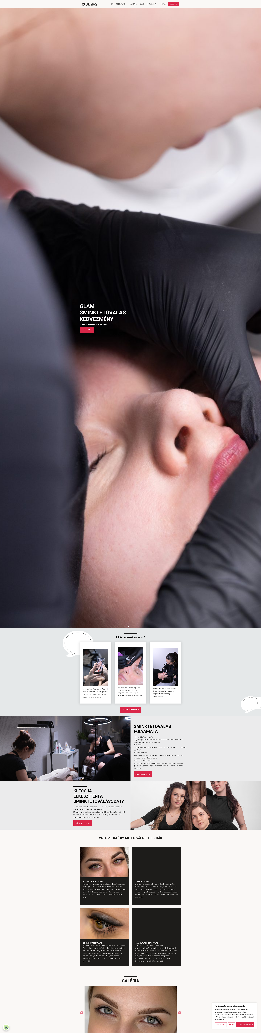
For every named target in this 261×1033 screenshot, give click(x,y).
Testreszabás (220, 1024)
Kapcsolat (151, 4)
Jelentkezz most (142, 774)
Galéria (133, 4)
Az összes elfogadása (245, 1024)
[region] (234, 1016)
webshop (173, 4)
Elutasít (231, 1024)
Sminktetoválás (118, 4)
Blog (142, 4)
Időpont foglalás (82, 823)
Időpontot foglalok (130, 709)
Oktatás (162, 4)
